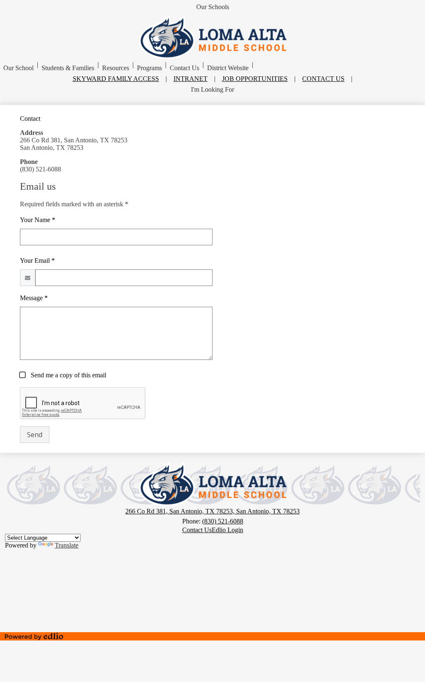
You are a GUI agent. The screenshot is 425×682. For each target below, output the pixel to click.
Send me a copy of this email (67, 375)
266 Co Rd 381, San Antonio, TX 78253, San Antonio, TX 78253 (212, 511)
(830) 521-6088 (222, 521)
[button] (18, 68)
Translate (66, 545)
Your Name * (37, 219)
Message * (34, 297)
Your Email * (37, 260)
